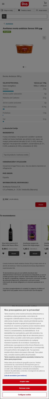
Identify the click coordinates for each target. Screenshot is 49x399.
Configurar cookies (24, 395)
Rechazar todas (24, 388)
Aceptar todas (24, 381)
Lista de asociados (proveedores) (15, 375)
